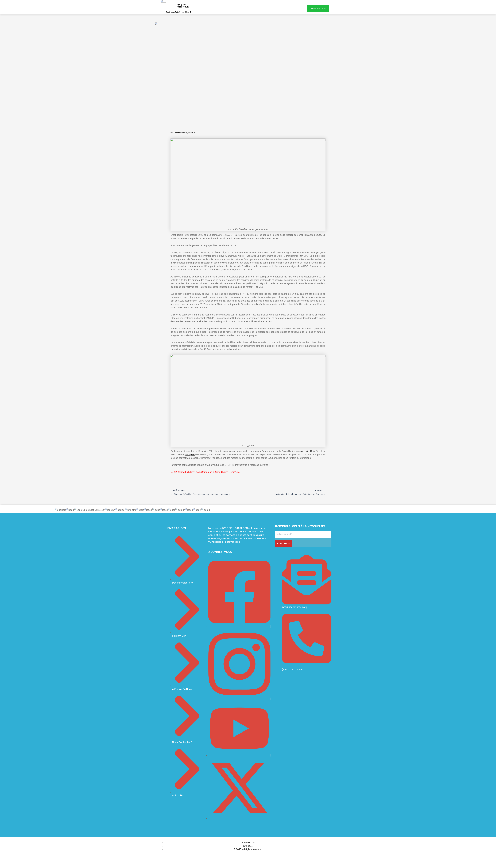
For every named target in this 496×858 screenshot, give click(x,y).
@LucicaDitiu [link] (308, 451)
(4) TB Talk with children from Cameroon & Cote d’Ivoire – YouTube (205, 472)
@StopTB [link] (190, 454)
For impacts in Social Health (178, 12)
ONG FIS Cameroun (183, 5)
